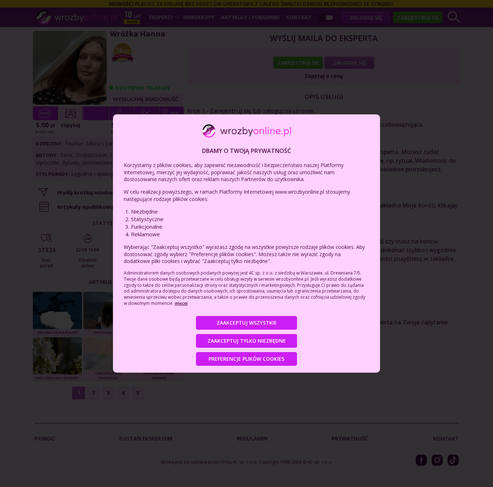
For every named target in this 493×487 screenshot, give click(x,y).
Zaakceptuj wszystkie (247, 322)
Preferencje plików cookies (246, 358)
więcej (181, 303)
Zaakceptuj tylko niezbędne (247, 340)
